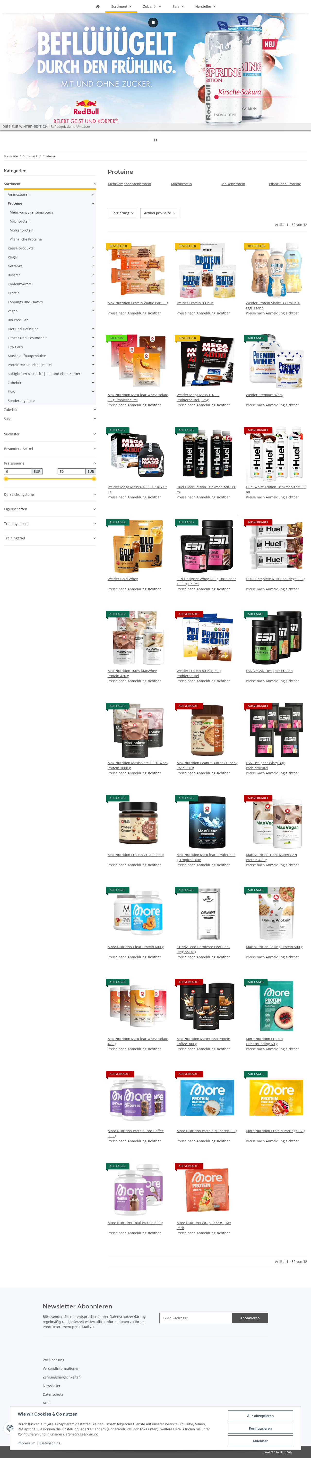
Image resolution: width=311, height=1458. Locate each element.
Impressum (26, 1443)
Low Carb (15, 346)
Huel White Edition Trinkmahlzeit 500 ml (276, 489)
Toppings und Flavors (25, 302)
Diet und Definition (23, 329)
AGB (46, 1403)
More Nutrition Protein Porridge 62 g (275, 1131)
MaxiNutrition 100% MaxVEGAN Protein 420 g (271, 857)
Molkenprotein (233, 184)
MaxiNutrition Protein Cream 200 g (136, 854)
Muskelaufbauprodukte (27, 355)
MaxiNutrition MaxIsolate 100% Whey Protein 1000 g (138, 765)
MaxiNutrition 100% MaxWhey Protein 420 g (132, 673)
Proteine (15, 203)
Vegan (13, 311)
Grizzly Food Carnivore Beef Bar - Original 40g (203, 949)
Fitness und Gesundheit (27, 338)
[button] (138, 277)
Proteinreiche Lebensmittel (30, 364)
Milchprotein (181, 184)
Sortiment (12, 184)
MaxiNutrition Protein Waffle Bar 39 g (138, 303)
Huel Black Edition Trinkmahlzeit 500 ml (206, 489)
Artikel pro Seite (157, 213)
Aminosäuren (19, 194)
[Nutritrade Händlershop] (97, 6)
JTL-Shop (286, 1452)
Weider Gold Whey (123, 579)
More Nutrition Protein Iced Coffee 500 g (136, 1133)
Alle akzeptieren (260, 1416)
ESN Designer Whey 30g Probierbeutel (265, 765)
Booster (14, 275)
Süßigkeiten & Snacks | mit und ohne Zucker (44, 373)
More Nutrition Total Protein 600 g (135, 1222)
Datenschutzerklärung (128, 1316)
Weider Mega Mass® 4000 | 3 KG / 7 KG (137, 489)
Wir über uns (53, 1360)
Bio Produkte (18, 320)
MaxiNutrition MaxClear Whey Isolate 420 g (138, 1041)
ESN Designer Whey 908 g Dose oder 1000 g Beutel (206, 581)
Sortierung (120, 213)
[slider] (6, 479)
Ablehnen (260, 1441)
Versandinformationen (61, 1368)
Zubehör (15, 382)
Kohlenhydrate (20, 284)
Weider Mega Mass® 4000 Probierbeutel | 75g (198, 397)
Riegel (13, 257)
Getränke (15, 266)
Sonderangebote (21, 400)
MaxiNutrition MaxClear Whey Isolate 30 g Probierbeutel (138, 397)
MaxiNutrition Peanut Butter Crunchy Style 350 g (207, 765)
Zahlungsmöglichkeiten (62, 1377)
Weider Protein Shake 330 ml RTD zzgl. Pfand (273, 305)
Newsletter (51, 1385)
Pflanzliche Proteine (285, 184)
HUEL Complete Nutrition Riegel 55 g (275, 579)
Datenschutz (50, 1443)
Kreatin (14, 293)
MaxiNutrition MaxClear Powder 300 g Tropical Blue (206, 857)
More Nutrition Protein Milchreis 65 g (207, 1131)
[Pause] (153, 22)
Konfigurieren (260, 1428)
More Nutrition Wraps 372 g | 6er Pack (204, 1225)
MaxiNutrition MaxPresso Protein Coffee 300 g (203, 1041)
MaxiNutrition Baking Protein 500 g (274, 947)
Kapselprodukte (21, 248)
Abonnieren (250, 1318)
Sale (7, 418)
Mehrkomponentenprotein (129, 184)
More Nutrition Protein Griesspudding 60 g (264, 1041)
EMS (11, 391)
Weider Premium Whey (264, 395)
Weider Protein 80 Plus (195, 303)
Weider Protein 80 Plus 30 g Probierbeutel (199, 673)
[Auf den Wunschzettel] (230, 707)
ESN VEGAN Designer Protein (269, 670)
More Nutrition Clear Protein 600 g (136, 947)
